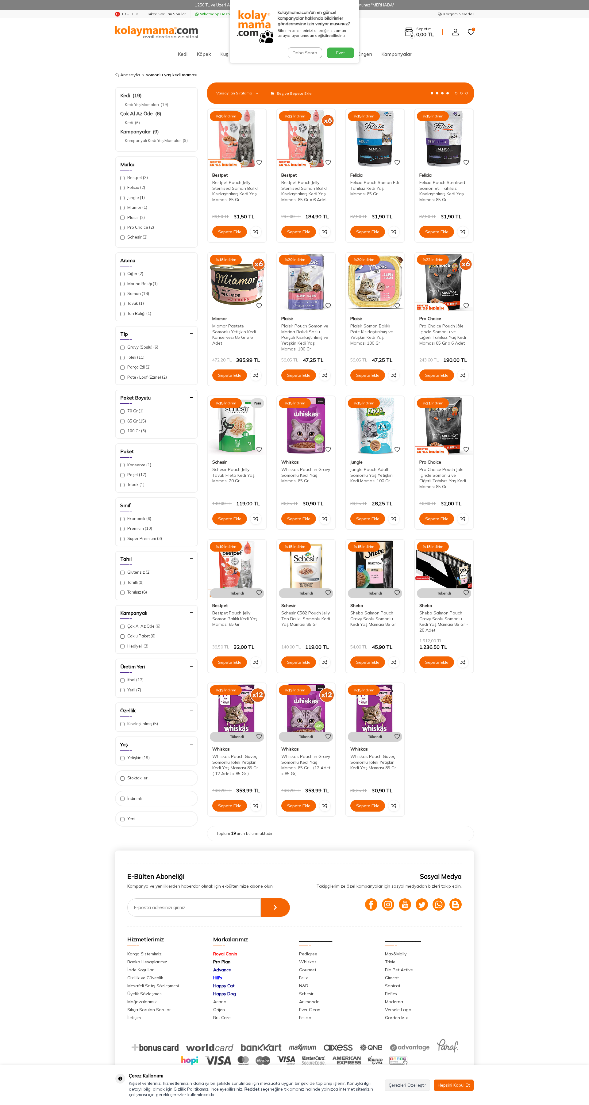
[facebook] (371, 904)
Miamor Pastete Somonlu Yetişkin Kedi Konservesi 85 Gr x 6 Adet (234, 334)
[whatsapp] (439, 904)
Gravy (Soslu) (142, 347)
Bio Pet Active (399, 970)
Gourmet (307, 970)
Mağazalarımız (142, 1001)
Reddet (251, 1089)
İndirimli (134, 798)
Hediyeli (137, 646)
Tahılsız (136, 592)
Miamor (136, 207)
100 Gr (136, 430)
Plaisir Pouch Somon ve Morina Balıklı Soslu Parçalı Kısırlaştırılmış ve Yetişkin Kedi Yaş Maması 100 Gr (304, 337)
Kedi (182, 54)
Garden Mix (396, 1017)
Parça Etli (138, 367)
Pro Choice (140, 227)
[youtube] (405, 904)
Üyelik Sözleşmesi (145, 993)
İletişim (134, 1017)
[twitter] (422, 904)
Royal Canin (225, 954)
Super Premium (144, 538)
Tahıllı (135, 582)
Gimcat (392, 978)
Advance (222, 970)
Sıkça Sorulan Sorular (167, 14)
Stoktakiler (137, 777)
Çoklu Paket (141, 635)
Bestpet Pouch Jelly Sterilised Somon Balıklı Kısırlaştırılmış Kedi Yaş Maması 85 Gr (235, 191)
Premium (139, 528)
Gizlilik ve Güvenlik (145, 978)
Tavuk (135, 303)
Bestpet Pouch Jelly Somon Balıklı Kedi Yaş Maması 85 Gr (234, 618)
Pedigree (308, 954)
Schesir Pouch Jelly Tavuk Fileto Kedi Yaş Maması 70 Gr (233, 475)
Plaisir (135, 217)
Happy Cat (223, 985)
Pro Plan (221, 962)
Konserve (138, 464)
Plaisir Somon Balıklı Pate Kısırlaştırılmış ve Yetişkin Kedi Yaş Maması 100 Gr (371, 334)
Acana (219, 1001)
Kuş (224, 54)
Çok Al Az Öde (140, 113)
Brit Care (222, 1017)
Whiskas (290, 462)
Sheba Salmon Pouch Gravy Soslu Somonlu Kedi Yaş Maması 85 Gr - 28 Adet (443, 621)
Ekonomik (138, 518)
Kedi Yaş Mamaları (146, 104)
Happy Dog (224, 993)
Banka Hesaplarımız (147, 962)
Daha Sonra (305, 52)
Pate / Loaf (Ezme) (146, 377)
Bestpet (137, 177)
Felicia (135, 187)
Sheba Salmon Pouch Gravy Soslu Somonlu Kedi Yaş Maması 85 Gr (373, 618)
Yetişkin (138, 757)
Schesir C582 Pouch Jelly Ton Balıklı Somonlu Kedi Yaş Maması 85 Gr (305, 618)
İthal (135, 679)
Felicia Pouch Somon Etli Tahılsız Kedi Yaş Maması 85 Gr (374, 188)
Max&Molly (395, 954)
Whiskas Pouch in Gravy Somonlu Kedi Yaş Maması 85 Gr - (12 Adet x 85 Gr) (305, 765)
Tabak (135, 484)
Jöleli (135, 357)
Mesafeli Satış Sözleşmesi (153, 985)
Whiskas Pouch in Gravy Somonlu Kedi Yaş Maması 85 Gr (305, 475)
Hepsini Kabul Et (454, 1085)
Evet (340, 52)
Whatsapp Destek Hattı (221, 14)
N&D (303, 985)
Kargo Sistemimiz (144, 954)
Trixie (390, 962)
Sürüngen (361, 54)
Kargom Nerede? (458, 14)
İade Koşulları (141, 970)
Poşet (136, 474)
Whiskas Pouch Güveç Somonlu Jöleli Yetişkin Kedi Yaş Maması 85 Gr (373, 762)
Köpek (204, 54)
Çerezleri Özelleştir (407, 1085)
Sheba (356, 605)
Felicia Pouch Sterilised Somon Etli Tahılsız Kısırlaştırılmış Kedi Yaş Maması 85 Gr (442, 191)
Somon (137, 293)
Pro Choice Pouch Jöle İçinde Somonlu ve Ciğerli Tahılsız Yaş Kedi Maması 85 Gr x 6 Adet (442, 334)
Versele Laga (398, 1009)
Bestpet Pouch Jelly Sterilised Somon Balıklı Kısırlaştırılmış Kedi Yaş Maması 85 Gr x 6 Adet (304, 191)
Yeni (130, 818)
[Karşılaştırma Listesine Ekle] (256, 232)
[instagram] (388, 904)
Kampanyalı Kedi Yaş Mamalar (156, 140)
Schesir (137, 237)
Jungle (135, 197)
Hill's (217, 978)
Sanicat (392, 985)
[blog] (455, 904)
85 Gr (136, 421)
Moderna (394, 1001)
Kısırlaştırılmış (142, 723)
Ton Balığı (138, 313)
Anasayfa (130, 75)
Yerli (133, 689)
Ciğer (134, 273)
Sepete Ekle (229, 232)
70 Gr (135, 410)
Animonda (309, 1001)
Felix (303, 978)
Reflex (391, 993)
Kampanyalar (396, 54)
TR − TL (127, 14)
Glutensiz (138, 572)
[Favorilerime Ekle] (259, 162)
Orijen (219, 1009)
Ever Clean (309, 1009)
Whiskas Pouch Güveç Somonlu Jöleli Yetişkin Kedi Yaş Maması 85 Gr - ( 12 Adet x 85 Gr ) (236, 765)
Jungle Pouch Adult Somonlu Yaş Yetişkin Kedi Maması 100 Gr (371, 475)
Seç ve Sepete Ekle (294, 93)
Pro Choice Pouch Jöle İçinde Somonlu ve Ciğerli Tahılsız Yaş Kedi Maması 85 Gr (442, 478)
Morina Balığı (142, 283)
